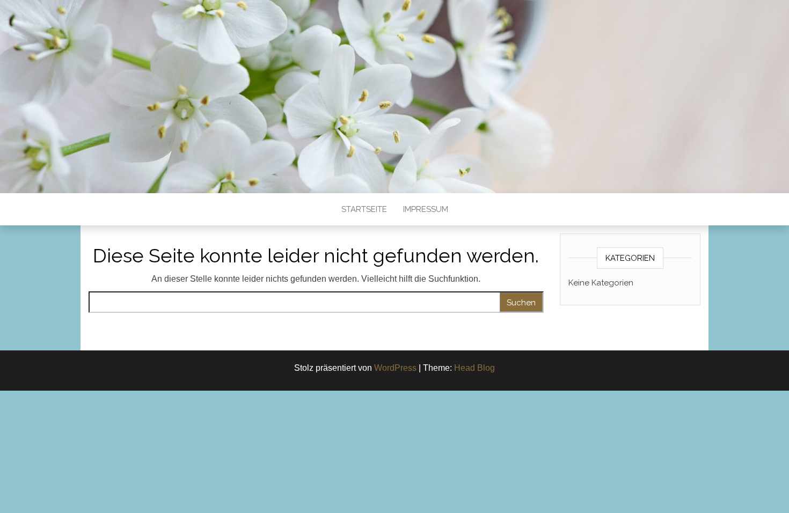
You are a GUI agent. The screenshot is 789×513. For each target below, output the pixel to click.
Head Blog (474, 367)
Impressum (425, 209)
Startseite (364, 209)
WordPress (395, 367)
